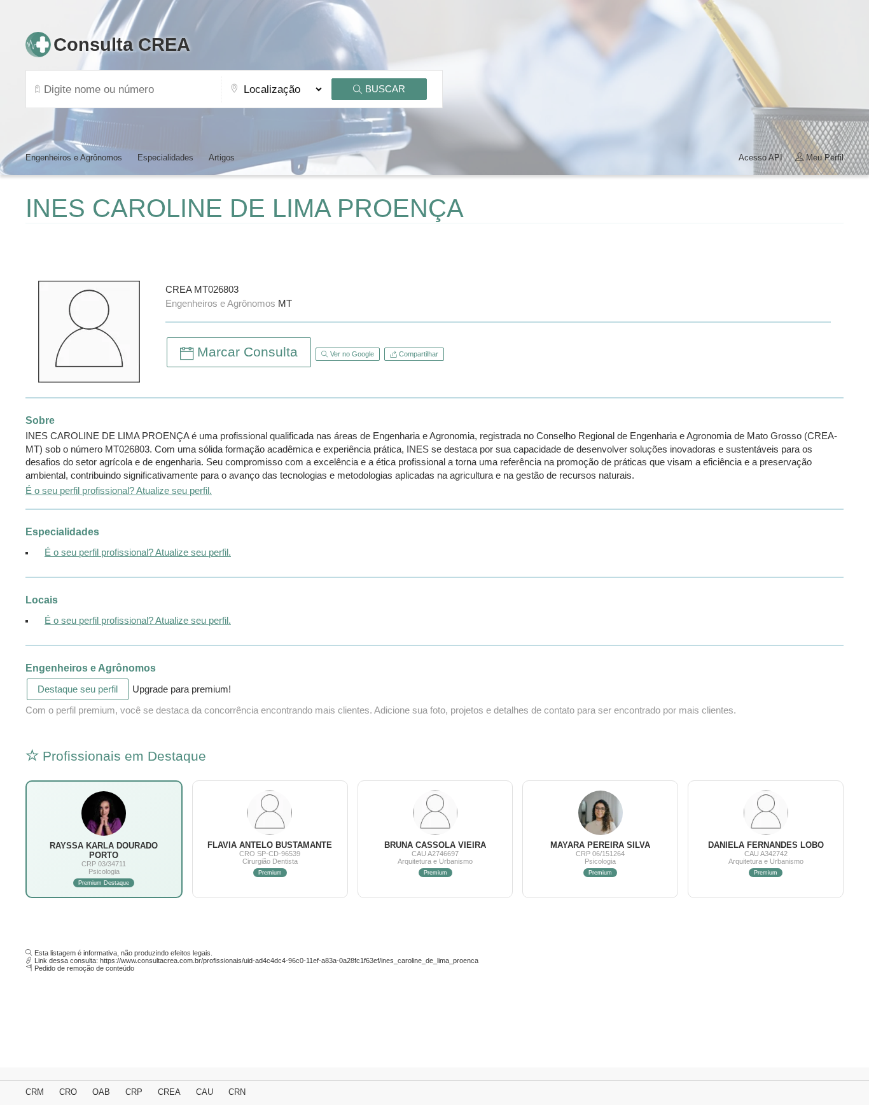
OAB (101, 1092)
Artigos (222, 157)
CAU (204, 1092)
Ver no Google (351, 354)
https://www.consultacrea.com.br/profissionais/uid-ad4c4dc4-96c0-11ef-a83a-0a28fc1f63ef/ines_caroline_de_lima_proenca (289, 960)
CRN (237, 1092)
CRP (134, 1092)
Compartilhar (417, 354)
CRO (68, 1092)
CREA (169, 1092)
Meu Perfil (823, 157)
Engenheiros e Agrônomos (73, 157)
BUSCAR (384, 89)
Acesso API (760, 157)
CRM (34, 1092)
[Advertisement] (174, 249)
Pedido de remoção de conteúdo (84, 968)
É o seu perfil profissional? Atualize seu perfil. (118, 491)
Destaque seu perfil (78, 689)
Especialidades (165, 157)
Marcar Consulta (245, 352)
